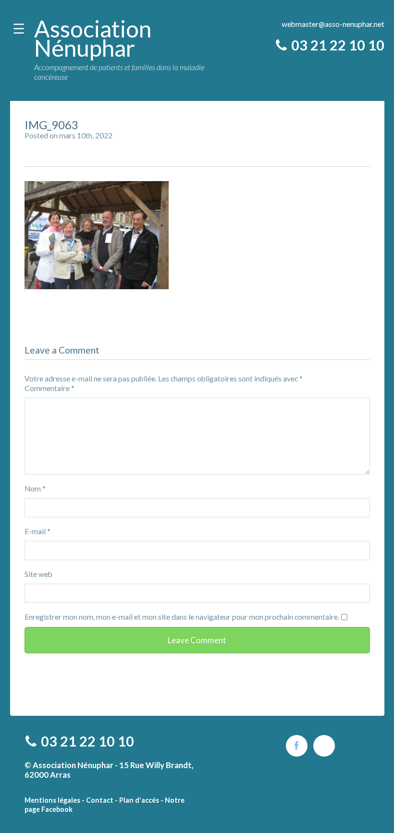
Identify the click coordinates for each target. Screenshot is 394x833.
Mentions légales (52, 800)
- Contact (97, 800)
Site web (38, 574)
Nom (35, 488)
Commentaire (49, 388)
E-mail (37, 531)
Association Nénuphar (92, 38)
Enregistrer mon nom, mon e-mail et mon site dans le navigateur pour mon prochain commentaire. (182, 616)
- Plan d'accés (137, 800)
